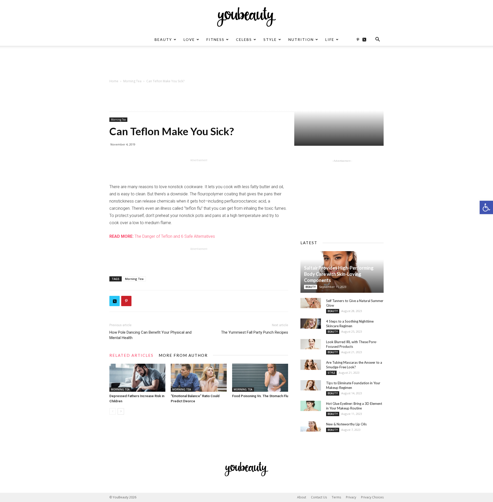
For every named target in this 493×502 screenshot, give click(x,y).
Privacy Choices (372, 497)
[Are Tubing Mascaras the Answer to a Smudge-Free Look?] (310, 365)
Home (113, 81)
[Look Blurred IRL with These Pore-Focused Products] (310, 344)
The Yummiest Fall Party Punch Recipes (254, 332)
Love (189, 39)
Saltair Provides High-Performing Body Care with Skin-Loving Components (339, 274)
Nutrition (301, 39)
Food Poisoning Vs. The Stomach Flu (260, 396)
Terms (336, 497)
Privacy (351, 497)
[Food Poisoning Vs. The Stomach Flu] (260, 378)
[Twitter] (366, 39)
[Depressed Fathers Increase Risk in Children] (137, 378)
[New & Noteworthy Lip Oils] (310, 426)
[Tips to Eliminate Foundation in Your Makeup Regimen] (310, 385)
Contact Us (319, 497)
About (301, 497)
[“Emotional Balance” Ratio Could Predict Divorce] (199, 378)
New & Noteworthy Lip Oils (346, 424)
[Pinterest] (358, 39)
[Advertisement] (246, 63)
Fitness (215, 39)
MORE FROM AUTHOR (183, 355)
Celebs (244, 39)
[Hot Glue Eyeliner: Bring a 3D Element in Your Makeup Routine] (310, 406)
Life (329, 39)
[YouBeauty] (246, 17)
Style (270, 39)
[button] (486, 207)
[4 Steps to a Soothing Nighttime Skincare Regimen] (310, 323)
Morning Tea (132, 81)
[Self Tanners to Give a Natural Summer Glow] (310, 303)
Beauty (163, 39)
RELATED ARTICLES (131, 355)
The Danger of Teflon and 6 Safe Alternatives (162, 236)
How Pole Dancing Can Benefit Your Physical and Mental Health (150, 335)
